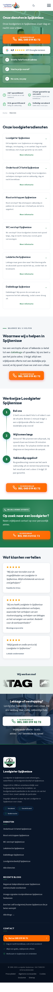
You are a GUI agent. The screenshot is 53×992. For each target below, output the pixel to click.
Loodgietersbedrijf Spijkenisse (16, 861)
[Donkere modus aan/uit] (33, 5)
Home (5, 113)
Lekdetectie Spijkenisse (13, 848)
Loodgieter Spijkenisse (25, 967)
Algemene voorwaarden (28, 974)
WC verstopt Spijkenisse (13, 842)
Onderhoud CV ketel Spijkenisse (17, 829)
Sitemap (32, 977)
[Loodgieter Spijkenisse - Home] (11, 5)
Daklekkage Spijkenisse (13, 854)
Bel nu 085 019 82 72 (18, 938)
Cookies (43, 974)
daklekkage (16, 352)
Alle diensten (9, 867)
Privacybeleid (11, 974)
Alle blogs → (9, 914)
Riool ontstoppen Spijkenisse (16, 835)
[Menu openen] (49, 5)
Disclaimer (22, 977)
